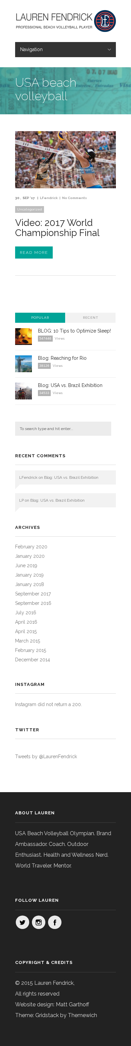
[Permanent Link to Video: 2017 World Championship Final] (65, 186)
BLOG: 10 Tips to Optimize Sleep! (74, 331)
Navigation (31, 49)
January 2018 (29, 584)
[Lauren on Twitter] (22, 922)
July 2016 (25, 612)
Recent (90, 317)
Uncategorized (29, 209)
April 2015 (26, 631)
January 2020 (30, 556)
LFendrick (49, 198)
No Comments (74, 198)
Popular (40, 317)
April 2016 (26, 622)
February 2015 (30, 650)
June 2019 (26, 565)
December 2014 (32, 659)
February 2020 (31, 546)
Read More (34, 252)
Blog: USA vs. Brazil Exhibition (70, 385)
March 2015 (27, 641)
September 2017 (33, 593)
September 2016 (33, 603)
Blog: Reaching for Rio (62, 358)
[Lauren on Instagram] (38, 922)
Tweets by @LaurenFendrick (46, 756)
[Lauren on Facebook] (54, 922)
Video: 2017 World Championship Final (57, 227)
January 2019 (29, 575)
